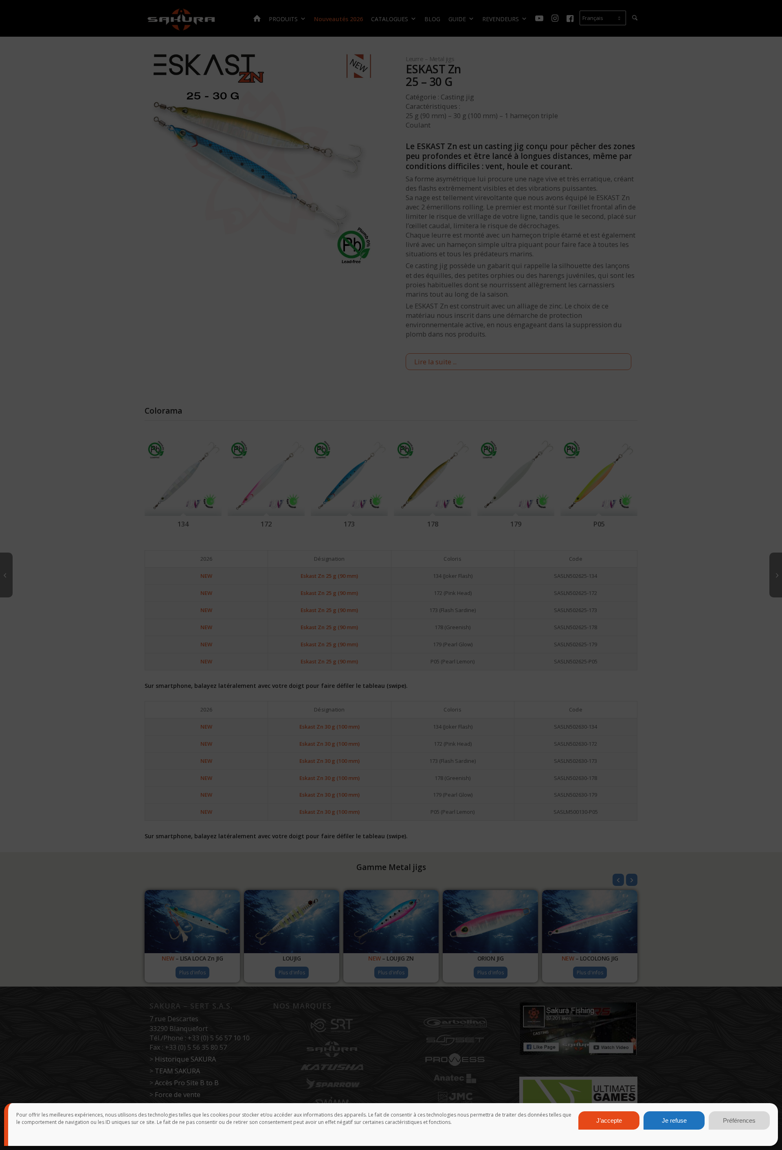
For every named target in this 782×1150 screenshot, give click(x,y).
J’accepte (609, 1120)
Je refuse (674, 1120)
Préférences (739, 1120)
